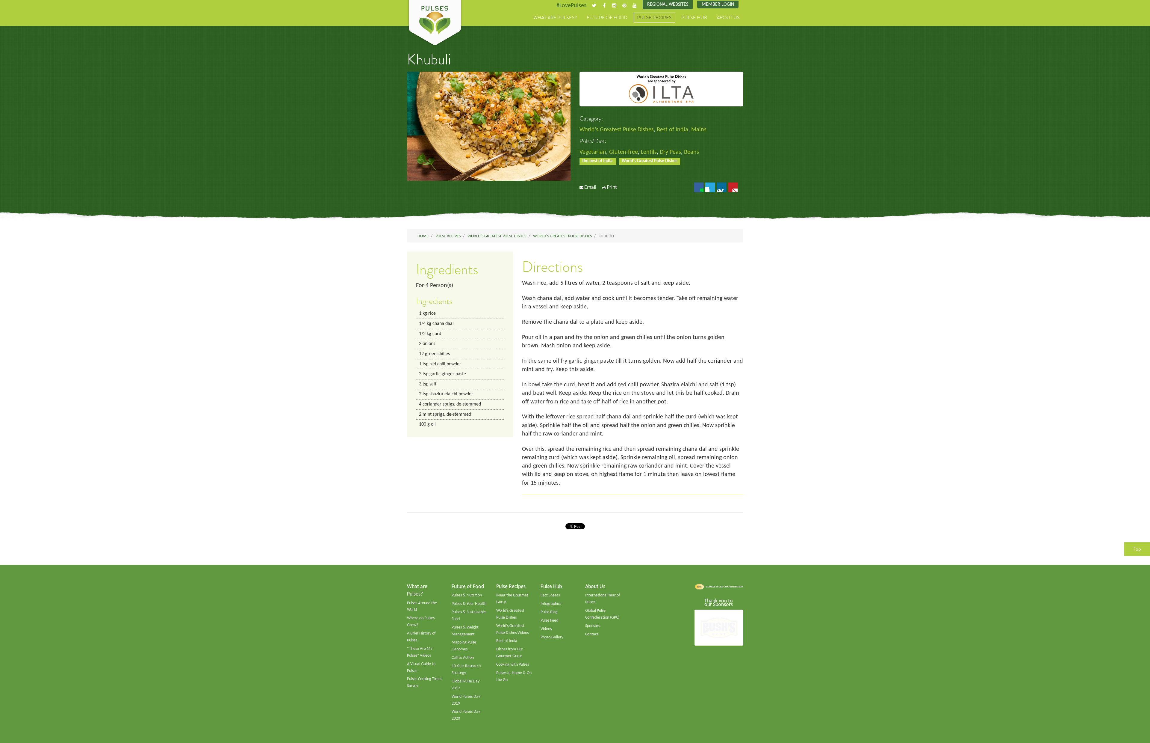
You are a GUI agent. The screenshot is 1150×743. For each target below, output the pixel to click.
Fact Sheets (550, 595)
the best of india (597, 161)
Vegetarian (592, 152)
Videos (546, 629)
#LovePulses (571, 6)
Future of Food (607, 18)
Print (612, 187)
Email (590, 187)
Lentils (649, 152)
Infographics (551, 604)
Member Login (718, 4)
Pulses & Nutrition (467, 595)
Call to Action (463, 657)
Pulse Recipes (654, 18)
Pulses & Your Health (469, 604)
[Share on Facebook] (698, 187)
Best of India (672, 130)
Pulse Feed (549, 620)
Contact (591, 634)
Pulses (435, 23)
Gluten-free (623, 152)
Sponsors (592, 626)
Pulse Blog (549, 612)
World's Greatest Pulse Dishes (616, 130)
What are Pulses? (555, 18)
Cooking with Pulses (512, 664)
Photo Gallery (552, 637)
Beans (691, 152)
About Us (728, 18)
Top (1137, 548)
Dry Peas (670, 152)
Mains (698, 130)
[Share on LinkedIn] (721, 187)
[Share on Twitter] (710, 187)
